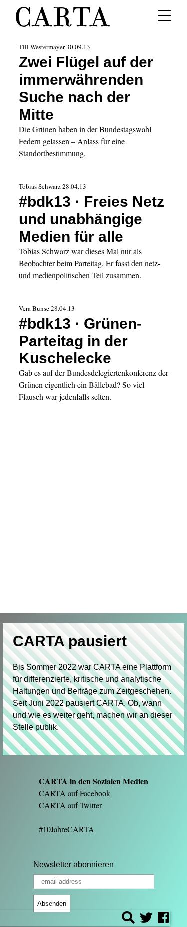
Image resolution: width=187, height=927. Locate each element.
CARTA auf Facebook (74, 793)
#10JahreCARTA (66, 829)
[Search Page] (128, 919)
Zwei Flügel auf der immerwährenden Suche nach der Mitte (86, 88)
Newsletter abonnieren (73, 864)
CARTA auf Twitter (70, 805)
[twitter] (146, 919)
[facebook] (163, 919)
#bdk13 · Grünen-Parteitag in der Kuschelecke (80, 341)
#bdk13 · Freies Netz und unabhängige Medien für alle (91, 219)
